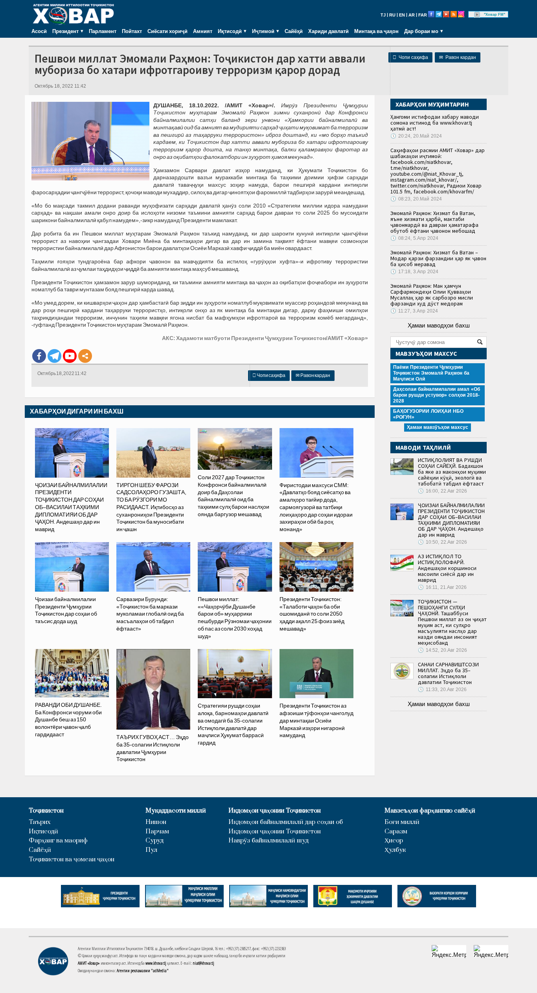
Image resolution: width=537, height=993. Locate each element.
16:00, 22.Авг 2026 (442, 491)
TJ (383, 15)
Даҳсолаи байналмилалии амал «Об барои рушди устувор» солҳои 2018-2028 (436, 395)
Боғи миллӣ (401, 822)
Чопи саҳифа (410, 57)
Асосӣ (39, 31)
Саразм (395, 831)
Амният (202, 31)
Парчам (157, 831)
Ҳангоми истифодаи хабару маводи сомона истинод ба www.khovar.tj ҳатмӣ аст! (434, 122)
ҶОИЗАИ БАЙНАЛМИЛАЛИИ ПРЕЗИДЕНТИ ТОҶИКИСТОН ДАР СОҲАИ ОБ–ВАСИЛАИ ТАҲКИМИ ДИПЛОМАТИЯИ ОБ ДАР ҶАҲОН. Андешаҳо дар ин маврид (451, 520)
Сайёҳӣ (294, 31)
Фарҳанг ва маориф (58, 840)
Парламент (102, 31)
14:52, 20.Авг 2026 (442, 650)
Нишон (155, 822)
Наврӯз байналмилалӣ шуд (268, 840)
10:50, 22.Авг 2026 (442, 542)
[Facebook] (39, 356)
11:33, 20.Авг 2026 (442, 689)
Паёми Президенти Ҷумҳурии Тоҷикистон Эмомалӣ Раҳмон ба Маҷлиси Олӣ (431, 373)
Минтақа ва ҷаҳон (376, 31)
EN (402, 15)
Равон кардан (457, 57)
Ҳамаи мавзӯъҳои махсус (437, 427)
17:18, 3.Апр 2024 (414, 271)
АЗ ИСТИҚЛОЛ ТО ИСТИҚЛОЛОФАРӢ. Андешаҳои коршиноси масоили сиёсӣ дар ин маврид (447, 568)
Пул (151, 850)
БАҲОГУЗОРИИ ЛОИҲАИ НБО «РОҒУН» (428, 414)
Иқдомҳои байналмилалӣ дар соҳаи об (285, 822)
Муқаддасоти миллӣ (175, 811)
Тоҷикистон (46, 811)
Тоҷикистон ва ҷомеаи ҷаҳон (71, 859)
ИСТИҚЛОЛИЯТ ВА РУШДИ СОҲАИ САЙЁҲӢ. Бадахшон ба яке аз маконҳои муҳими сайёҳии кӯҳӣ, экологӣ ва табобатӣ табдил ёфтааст (452, 471)
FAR (422, 15)
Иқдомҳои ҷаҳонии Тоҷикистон (274, 811)
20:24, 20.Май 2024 (416, 136)
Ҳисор (393, 840)
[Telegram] (54, 356)
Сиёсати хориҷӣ (167, 31)
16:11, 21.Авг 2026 (442, 587)
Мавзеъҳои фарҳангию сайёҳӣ (429, 811)
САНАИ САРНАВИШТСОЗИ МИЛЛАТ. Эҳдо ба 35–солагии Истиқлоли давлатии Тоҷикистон (448, 673)
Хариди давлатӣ (328, 31)
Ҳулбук (395, 850)
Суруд (154, 840)
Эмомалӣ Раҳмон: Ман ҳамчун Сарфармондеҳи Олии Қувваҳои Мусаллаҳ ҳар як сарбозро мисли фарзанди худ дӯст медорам (431, 294)
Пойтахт (132, 31)
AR (411, 15)
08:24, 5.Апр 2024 (414, 238)
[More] (85, 356)
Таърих (40, 822)
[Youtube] (70, 356)
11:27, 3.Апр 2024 (414, 311)
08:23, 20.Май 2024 (416, 199)
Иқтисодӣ (43, 831)
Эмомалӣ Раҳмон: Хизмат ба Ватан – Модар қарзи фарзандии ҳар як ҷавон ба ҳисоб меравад (438, 258)
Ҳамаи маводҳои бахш (439, 325)
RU (392, 15)
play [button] (477, 14)
